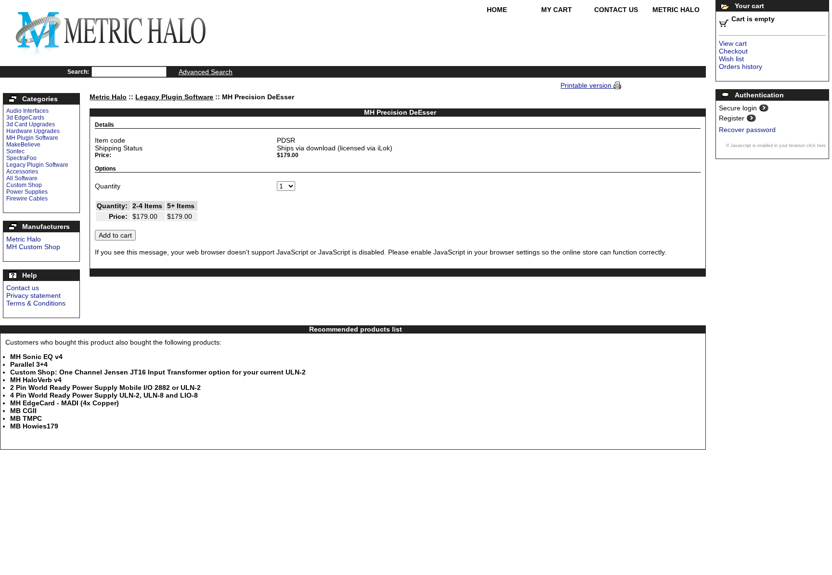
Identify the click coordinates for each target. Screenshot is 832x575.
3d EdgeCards (25, 117)
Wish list (731, 59)
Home (497, 9)
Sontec (15, 151)
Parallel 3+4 (29, 364)
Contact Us (616, 9)
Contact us (22, 288)
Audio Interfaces (27, 110)
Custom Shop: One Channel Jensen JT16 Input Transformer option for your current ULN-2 (158, 372)
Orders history (740, 66)
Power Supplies (27, 191)
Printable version (586, 85)
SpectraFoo (21, 158)
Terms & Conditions (35, 303)
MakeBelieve (23, 144)
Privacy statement (33, 295)
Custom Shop (24, 185)
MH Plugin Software (32, 137)
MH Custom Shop (33, 247)
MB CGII (23, 411)
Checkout (733, 51)
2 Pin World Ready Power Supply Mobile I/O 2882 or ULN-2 (105, 387)
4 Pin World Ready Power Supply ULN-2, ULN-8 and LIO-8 (104, 395)
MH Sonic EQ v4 (36, 357)
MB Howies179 (34, 426)
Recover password (747, 130)
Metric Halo (676, 9)
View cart (733, 43)
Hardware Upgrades (33, 131)
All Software (22, 178)
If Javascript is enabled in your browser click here (776, 145)
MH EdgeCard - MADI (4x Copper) (64, 403)
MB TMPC (26, 418)
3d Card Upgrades (30, 124)
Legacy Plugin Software (37, 164)
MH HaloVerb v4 (36, 380)
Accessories (22, 171)
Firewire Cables (27, 198)
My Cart (556, 9)
